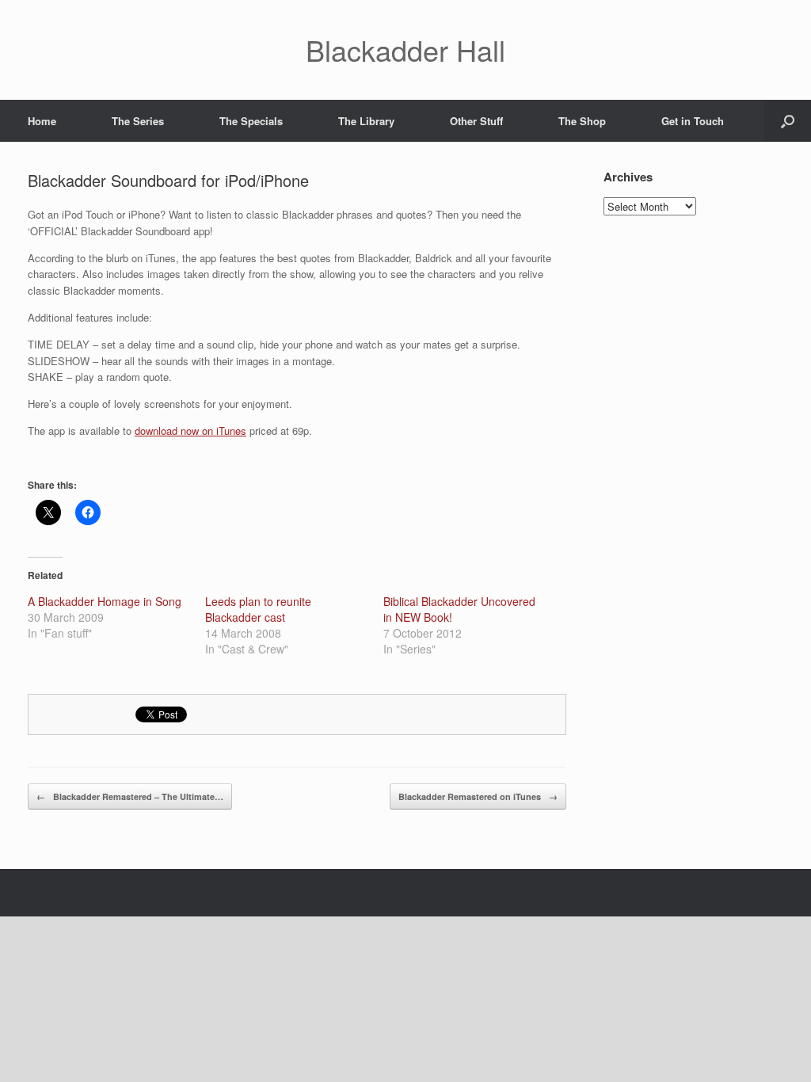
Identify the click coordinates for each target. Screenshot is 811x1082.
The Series (138, 120)
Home (42, 120)
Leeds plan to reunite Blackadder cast (258, 609)
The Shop (582, 120)
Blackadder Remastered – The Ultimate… (129, 796)
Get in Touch (692, 120)
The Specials (251, 120)
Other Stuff (476, 120)
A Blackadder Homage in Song (104, 601)
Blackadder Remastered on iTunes (478, 796)
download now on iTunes (190, 430)
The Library (366, 120)
